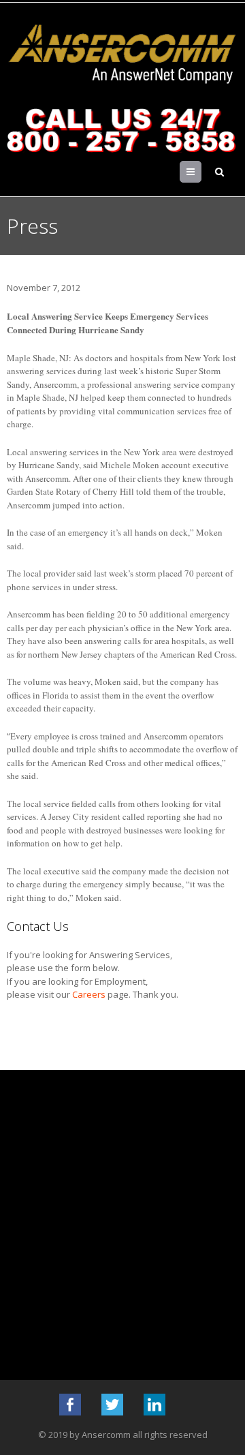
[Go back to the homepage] (122, 54)
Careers (88, 994)
